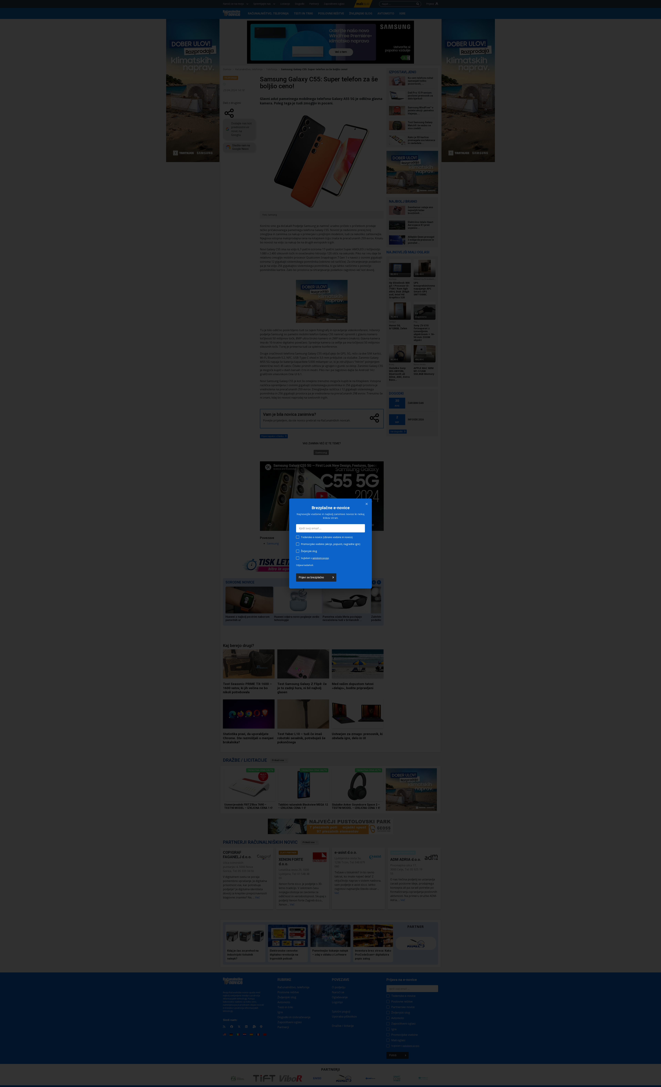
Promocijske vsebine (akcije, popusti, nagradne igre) (330, 544)
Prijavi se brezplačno (311, 577)
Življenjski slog (309, 551)
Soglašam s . (315, 558)
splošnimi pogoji (320, 558)
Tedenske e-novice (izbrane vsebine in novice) (327, 537)
